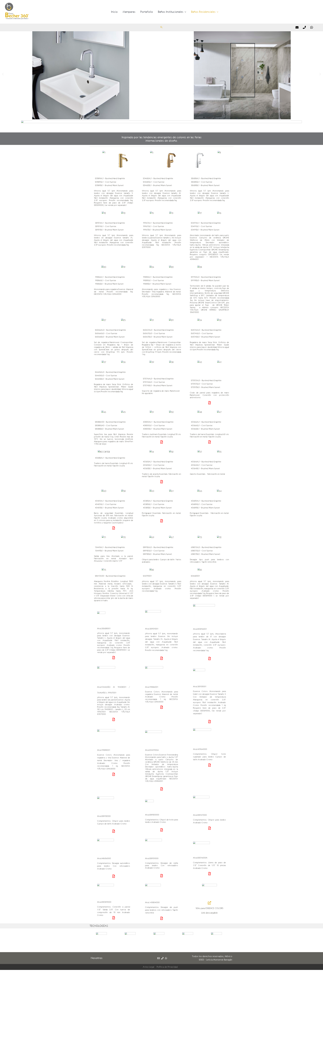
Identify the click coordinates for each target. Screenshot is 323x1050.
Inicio (114, 11)
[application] (184, 12)
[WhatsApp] (311, 27)
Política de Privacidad (167, 967)
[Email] (297, 27)
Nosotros (96, 958)
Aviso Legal (148, 967)
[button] (2, 74)
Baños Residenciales (203, 11)
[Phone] (304, 27)
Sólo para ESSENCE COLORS (209, 908)
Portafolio (146, 11)
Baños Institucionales (170, 11)
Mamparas (129, 11)
